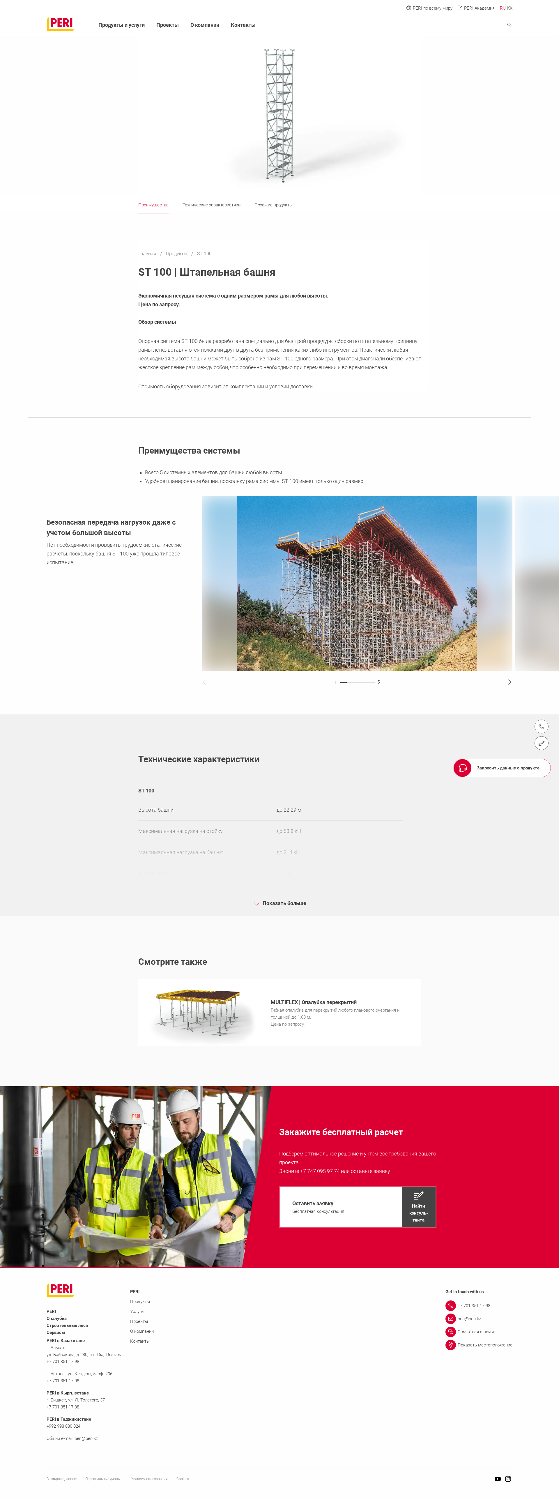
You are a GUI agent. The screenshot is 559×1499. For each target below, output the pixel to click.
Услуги (137, 1311)
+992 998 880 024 (63, 1426)
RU (503, 8)
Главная (147, 253)
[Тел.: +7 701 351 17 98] (542, 726)
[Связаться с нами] (542, 743)
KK (509, 8)
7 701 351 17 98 (64, 1407)
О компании (204, 25)
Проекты (167, 25)
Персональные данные (103, 1479)
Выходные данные (62, 1479)
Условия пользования (149, 1479)
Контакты (243, 25)
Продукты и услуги (121, 25)
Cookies (182, 1479)
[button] (358, 1207)
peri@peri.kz (86, 1438)
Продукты (177, 253)
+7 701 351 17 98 (63, 1361)
